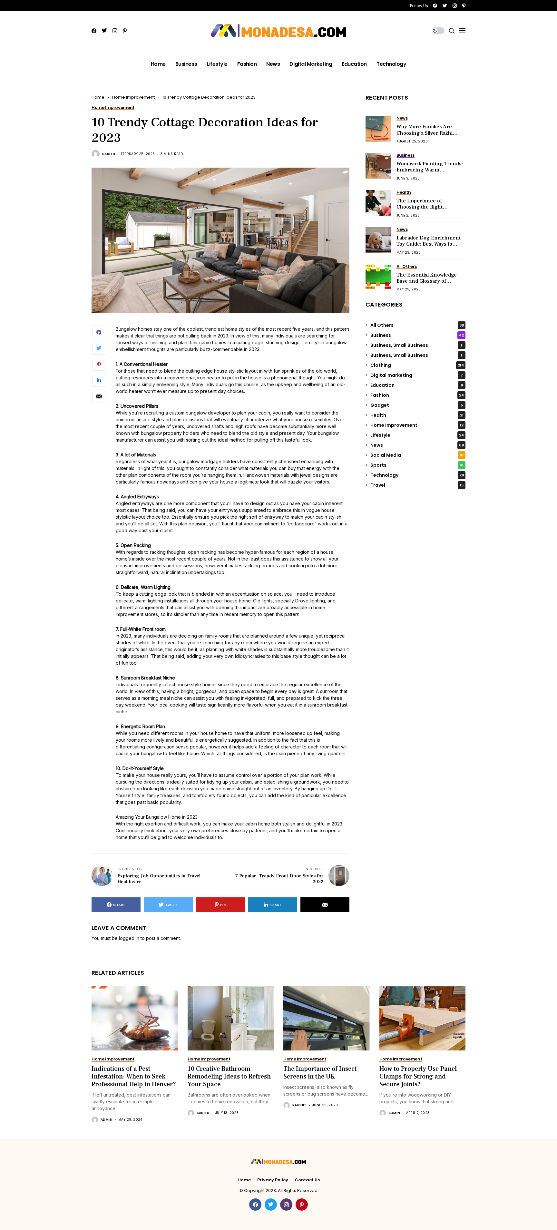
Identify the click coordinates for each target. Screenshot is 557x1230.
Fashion (417, 395)
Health (417, 415)
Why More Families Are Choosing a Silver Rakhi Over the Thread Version (426, 132)
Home (98, 97)
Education (416, 385)
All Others (417, 325)
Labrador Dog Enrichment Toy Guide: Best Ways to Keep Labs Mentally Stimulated (428, 247)
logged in (129, 938)
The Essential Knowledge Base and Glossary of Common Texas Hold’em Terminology (426, 284)
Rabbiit (299, 1105)
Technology (417, 475)
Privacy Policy (272, 1180)
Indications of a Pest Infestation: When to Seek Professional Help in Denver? (134, 1076)
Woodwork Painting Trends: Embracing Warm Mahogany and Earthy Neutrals (429, 173)
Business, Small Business (416, 345)
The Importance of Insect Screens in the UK (320, 1073)
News (417, 445)
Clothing (417, 365)
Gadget (416, 405)
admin (106, 1120)
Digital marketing (416, 375)
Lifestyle (417, 435)
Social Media (417, 455)
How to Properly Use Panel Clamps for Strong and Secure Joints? (418, 1076)
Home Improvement (133, 97)
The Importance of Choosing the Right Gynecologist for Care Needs (422, 210)
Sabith (108, 154)
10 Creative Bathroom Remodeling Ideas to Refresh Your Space (229, 1076)
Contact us (307, 1180)
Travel (417, 485)
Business (417, 335)
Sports (417, 465)
